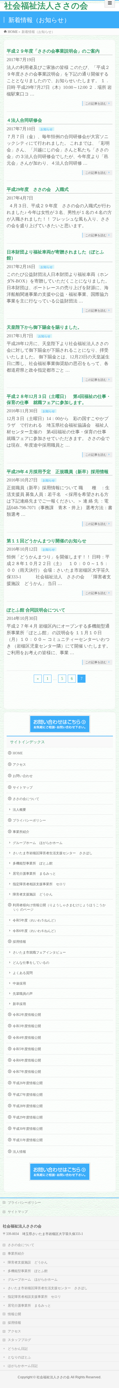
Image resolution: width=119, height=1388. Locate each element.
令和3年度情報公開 (27, 1026)
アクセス (19, 764)
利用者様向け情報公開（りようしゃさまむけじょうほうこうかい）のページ (59, 907)
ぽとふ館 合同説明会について (36, 610)
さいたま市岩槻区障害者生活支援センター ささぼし (52, 853)
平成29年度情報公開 (28, 1117)
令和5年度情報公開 (27, 1049)
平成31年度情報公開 (28, 1140)
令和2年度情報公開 (27, 1015)
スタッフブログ (19, 1340)
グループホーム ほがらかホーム (38, 843)
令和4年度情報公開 (27, 1038)
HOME (18, 753)
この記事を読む (96, 103)
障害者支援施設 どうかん (33, 894)
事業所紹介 (21, 832)
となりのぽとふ (19, 1357)
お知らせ (46, 129)
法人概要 (19, 810)
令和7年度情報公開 (27, 1072)
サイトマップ (23, 787)
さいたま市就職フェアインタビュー (39, 952)
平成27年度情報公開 (28, 1095)
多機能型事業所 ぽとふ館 (33, 863)
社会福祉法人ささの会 (46, 5)
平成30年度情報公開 (28, 1129)
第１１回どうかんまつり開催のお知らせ (46, 540)
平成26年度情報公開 (28, 1083)
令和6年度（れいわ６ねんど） (35, 931)
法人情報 (19, 1152)
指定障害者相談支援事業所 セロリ (39, 884)
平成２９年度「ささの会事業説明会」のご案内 (53, 51)
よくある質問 (23, 973)
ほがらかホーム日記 (23, 1366)
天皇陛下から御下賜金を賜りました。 (44, 327)
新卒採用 (19, 1004)
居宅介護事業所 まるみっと (34, 874)
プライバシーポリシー (29, 820)
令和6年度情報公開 (27, 1060)
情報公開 (14, 1314)
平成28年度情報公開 (28, 1106)
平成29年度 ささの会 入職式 (38, 189)
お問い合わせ (23, 776)
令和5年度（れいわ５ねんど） (35, 920)
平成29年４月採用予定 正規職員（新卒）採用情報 (57, 471)
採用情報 (19, 942)
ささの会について (26, 799)
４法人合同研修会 (24, 120)
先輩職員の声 (23, 994)
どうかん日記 (18, 1349)
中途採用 (19, 983)
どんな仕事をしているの (31, 963)
